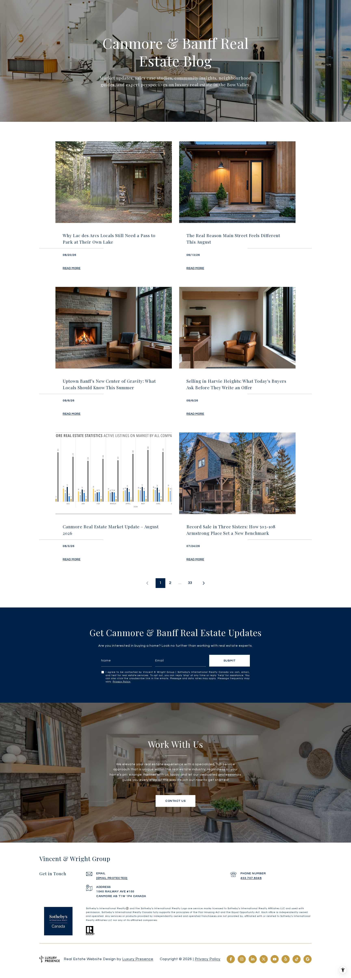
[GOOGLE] (307, 959)
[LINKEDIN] (253, 959)
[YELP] (286, 959)
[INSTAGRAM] (242, 959)
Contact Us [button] (175, 801)
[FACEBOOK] (231, 959)
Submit (230, 660)
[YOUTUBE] (275, 959)
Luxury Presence (137, 959)
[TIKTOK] (296, 959)
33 (190, 583)
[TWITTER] (264, 959)
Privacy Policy (121, 681)
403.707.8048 (251, 878)
